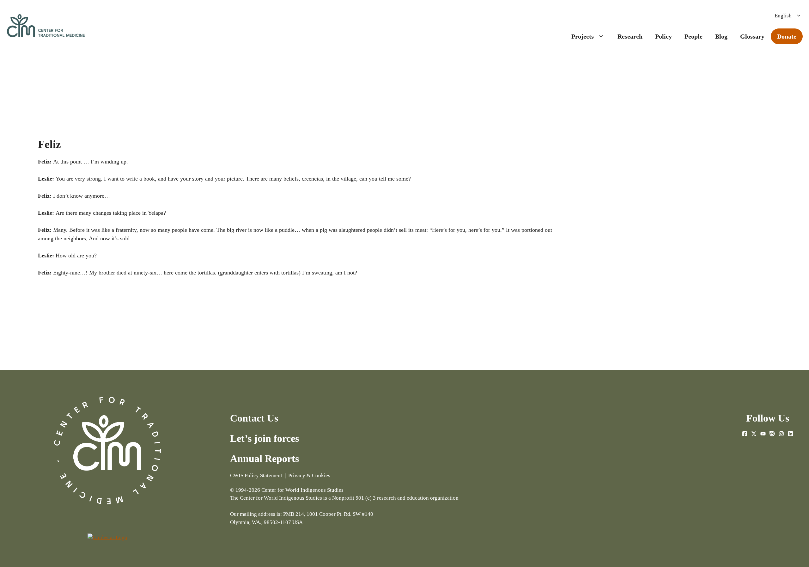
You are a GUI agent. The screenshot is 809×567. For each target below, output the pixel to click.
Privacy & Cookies (309, 475)
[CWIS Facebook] (744, 436)
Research (629, 36)
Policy (663, 36)
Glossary (752, 36)
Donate (786, 36)
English (783, 16)
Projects (582, 36)
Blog (721, 36)
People (693, 36)
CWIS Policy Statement (256, 475)
